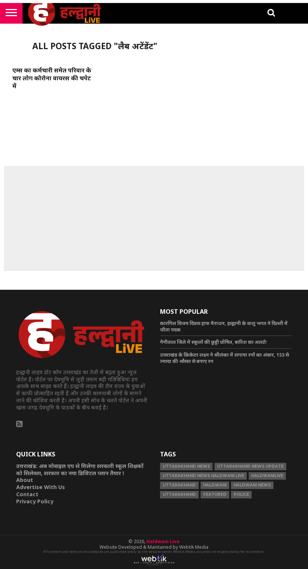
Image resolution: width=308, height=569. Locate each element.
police (241, 494)
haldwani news (252, 485)
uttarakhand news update (250, 466)
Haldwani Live (163, 541)
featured (214, 494)
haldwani (214, 485)
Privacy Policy (34, 501)
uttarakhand (179, 485)
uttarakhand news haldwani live (203, 475)
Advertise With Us (40, 487)
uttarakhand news (186, 466)
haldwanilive (267, 475)
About (24, 479)
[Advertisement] (154, 218)
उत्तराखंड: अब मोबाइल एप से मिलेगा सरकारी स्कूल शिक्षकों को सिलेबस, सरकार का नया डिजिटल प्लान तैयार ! (79, 469)
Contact (27, 494)
